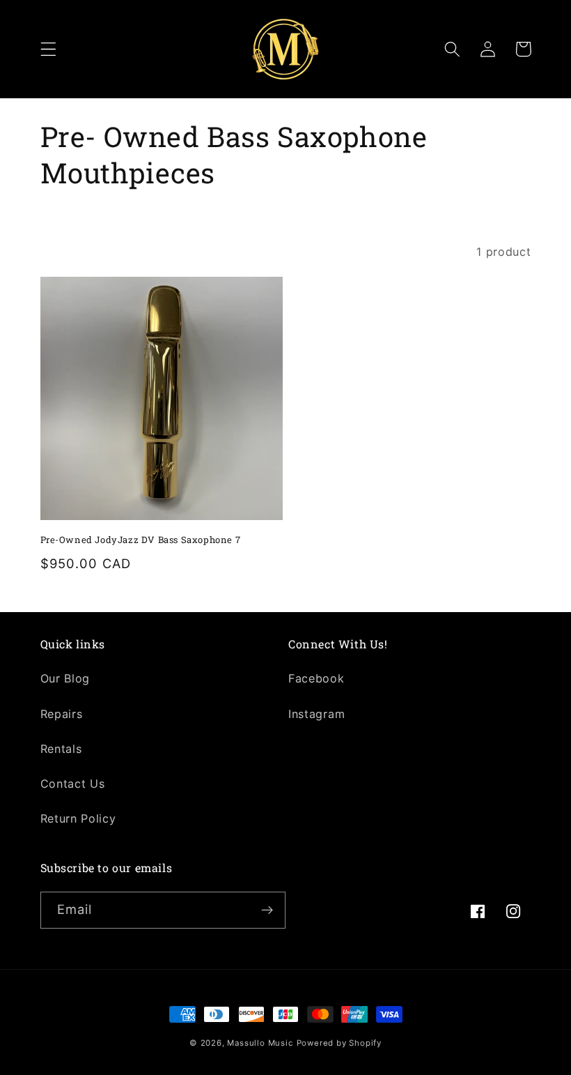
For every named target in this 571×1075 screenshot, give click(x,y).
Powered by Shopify (339, 1043)
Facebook (316, 678)
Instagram (316, 714)
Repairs (61, 714)
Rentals (61, 749)
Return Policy (78, 818)
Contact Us (72, 784)
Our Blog (65, 678)
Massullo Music (259, 1043)
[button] (48, 49)
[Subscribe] (267, 910)
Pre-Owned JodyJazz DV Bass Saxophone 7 (140, 540)
